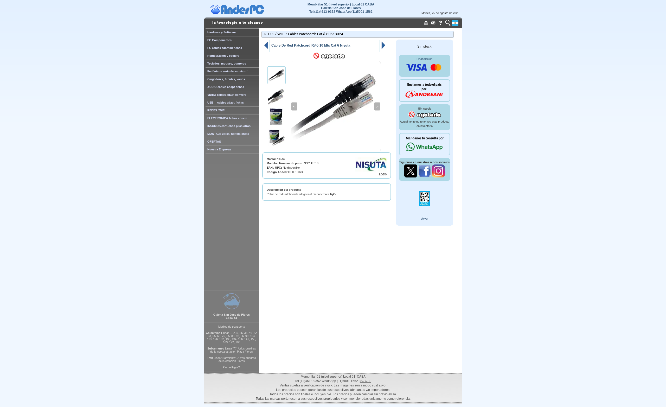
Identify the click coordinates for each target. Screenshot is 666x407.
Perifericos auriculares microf (227, 71)
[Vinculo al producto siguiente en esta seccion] (383, 48)
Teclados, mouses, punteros (226, 63)
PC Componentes (219, 40)
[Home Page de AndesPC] (247, 13)
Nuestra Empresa (219, 149)
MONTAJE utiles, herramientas (228, 133)
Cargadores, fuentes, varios (226, 79)
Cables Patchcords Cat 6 (306, 34)
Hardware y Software (221, 32)
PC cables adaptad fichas (224, 47)
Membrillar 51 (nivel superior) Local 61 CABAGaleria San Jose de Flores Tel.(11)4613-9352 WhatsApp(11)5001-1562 (341, 8)
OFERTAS (214, 141)
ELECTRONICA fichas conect (227, 118)
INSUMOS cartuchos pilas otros (229, 126)
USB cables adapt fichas (225, 102)
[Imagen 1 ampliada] (336, 106)
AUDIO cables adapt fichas (225, 86)
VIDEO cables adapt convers (226, 94)
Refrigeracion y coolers (223, 55)
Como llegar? (231, 367)
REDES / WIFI (216, 110)
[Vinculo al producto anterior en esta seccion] (266, 48)
